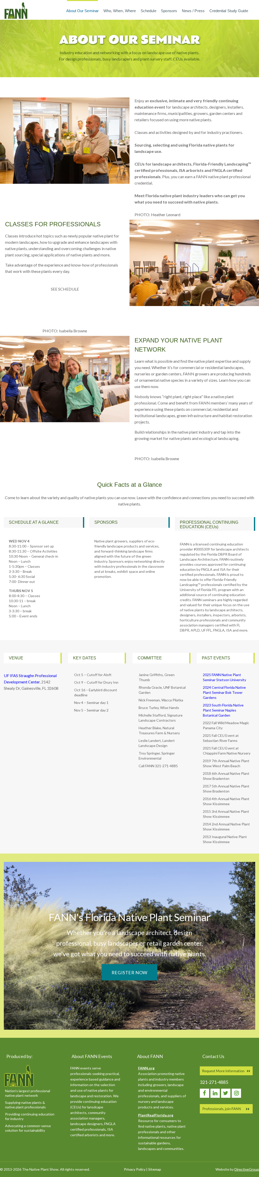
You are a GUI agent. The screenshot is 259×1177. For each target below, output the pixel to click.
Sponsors (169, 11)
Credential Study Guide (228, 11)
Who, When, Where (119, 11)
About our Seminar (82, 11)
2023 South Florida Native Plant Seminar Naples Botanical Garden (223, 710)
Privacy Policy (134, 1169)
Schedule (148, 11)
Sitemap (154, 1169)
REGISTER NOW (129, 972)
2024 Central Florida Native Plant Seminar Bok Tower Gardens (224, 692)
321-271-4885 (214, 1082)
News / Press (193, 11)
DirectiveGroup (246, 1169)
